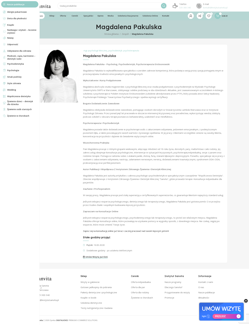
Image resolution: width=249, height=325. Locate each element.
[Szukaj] (163, 6)
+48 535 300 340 (41, 295)
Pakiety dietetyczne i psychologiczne (99, 292)
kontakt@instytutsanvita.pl (46, 300)
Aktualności (203, 297)
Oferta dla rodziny (140, 292)
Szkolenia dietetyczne (91, 302)
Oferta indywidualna (141, 282)
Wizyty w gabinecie (90, 282)
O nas (201, 287)
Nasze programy (173, 282)
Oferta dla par (138, 287)
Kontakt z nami (205, 282)
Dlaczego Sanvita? (173, 287)
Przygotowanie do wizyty (177, 292)
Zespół (125, 33)
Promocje (169, 297)
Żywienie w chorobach (142, 297)
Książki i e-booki (88, 297)
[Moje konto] (190, 16)
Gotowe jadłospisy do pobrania (96, 287)
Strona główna (111, 33)
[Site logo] (41, 5)
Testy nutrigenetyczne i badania (96, 308)
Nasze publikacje (206, 292)
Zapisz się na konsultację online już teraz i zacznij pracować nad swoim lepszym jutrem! (126, 231)
